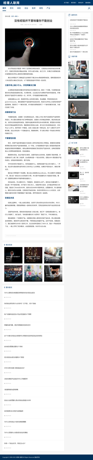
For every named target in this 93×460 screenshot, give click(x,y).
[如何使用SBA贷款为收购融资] (73, 187)
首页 (4, 8)
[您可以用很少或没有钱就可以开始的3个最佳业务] (73, 150)
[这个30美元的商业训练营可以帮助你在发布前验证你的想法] (73, 163)
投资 (34, 8)
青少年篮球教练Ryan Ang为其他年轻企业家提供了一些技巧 (79, 33)
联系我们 (73, 2)
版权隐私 (88, 2)
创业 (26, 8)
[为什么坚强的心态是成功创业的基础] (73, 199)
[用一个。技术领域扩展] (73, 175)
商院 (41, 8)
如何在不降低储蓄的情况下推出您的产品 (79, 40)
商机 (19, 8)
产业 (48, 8)
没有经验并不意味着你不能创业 (79, 20)
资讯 (11, 8)
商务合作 (80, 2)
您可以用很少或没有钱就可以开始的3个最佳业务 (79, 46)
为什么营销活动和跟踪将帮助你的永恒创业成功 (79, 27)
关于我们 (66, 2)
